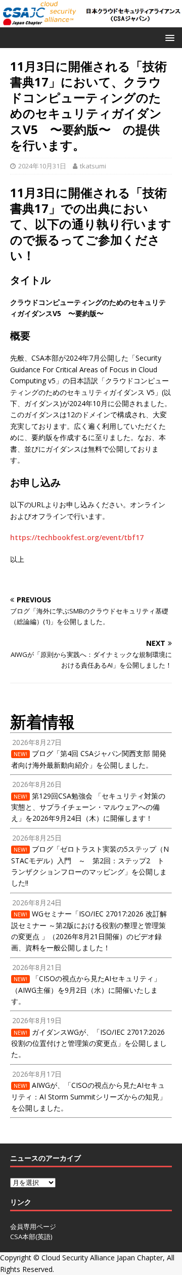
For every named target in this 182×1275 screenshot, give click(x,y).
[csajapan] (91, 21)
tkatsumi (93, 165)
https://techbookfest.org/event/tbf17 (77, 537)
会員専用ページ (33, 1226)
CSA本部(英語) (31, 1236)
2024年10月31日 (42, 165)
